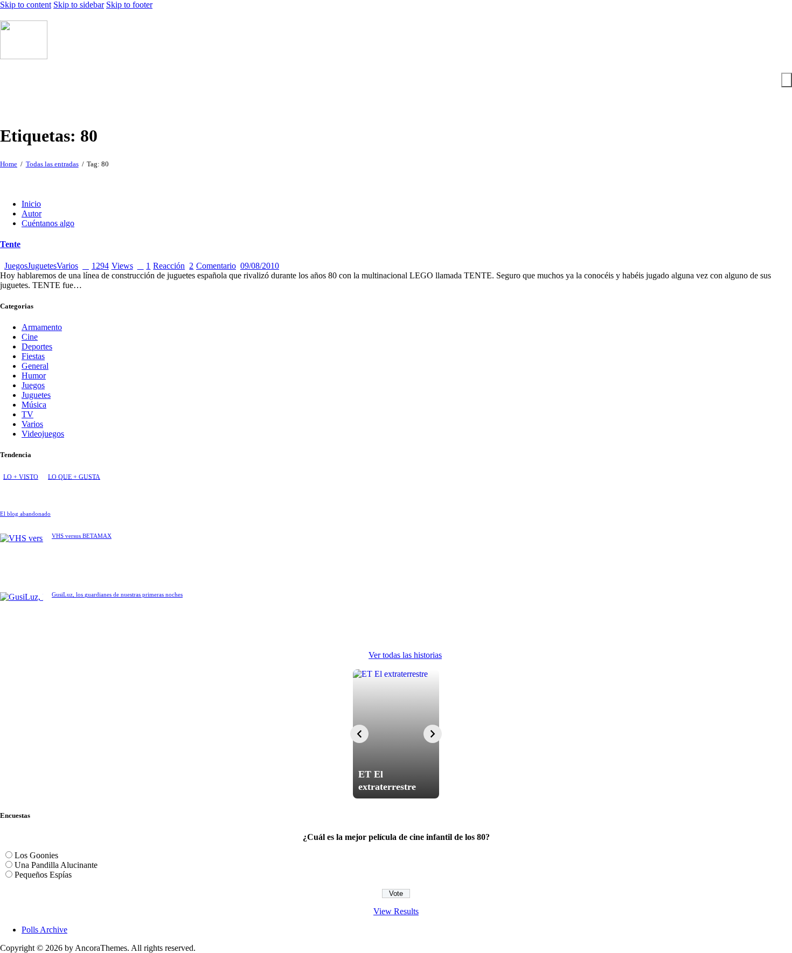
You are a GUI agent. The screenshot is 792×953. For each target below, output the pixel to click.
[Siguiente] (432, 734)
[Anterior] (359, 734)
